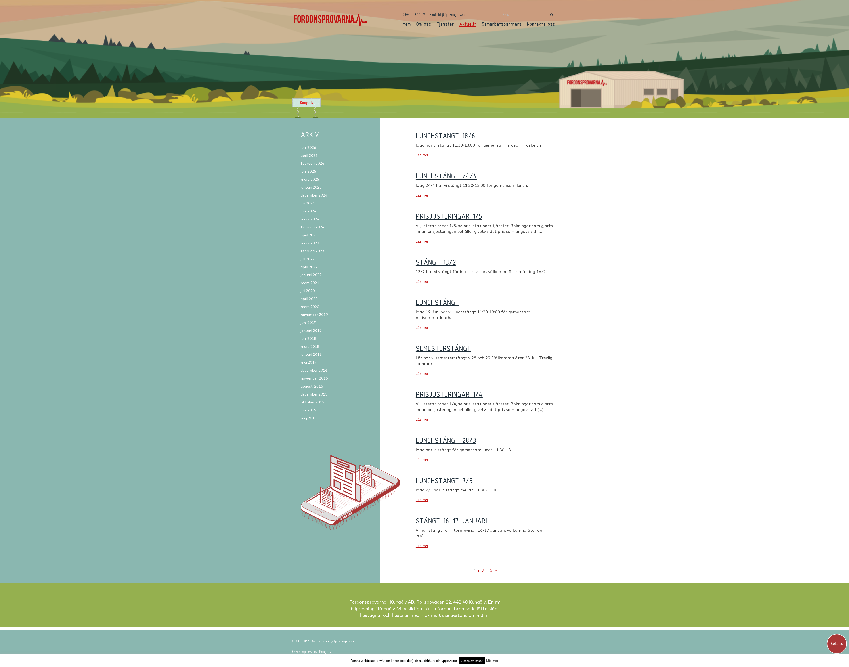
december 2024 (314, 195)
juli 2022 (308, 259)
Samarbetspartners (502, 23)
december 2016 (314, 370)
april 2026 (309, 155)
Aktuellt (467, 23)
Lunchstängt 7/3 (444, 480)
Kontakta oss (541, 23)
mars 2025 (310, 179)
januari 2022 (311, 275)
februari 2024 (312, 227)
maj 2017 (309, 362)
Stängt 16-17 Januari (451, 521)
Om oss (423, 23)
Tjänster (445, 23)
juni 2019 (308, 322)
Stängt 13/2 (436, 262)
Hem (407, 23)
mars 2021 (310, 283)
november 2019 (314, 314)
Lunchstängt (437, 302)
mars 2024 (310, 219)
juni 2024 (308, 211)
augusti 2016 (312, 386)
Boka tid (836, 644)
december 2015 (314, 394)
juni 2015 (308, 410)
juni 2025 (308, 171)
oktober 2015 (312, 402)
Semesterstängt (443, 348)
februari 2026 (312, 163)
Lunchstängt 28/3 (446, 440)
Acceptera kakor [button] (471, 661)
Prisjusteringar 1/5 (449, 216)
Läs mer (422, 155)
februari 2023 (312, 251)
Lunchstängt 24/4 (446, 176)
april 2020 (309, 298)
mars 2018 (310, 346)
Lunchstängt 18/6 (445, 135)
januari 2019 (311, 330)
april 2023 (309, 235)
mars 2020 (310, 306)
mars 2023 (310, 243)
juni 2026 (308, 147)
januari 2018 (311, 354)
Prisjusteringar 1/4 (449, 394)
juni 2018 (308, 338)
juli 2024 (308, 203)
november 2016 (314, 378)
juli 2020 (308, 291)
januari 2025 (311, 187)
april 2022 (309, 267)
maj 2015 (309, 418)
